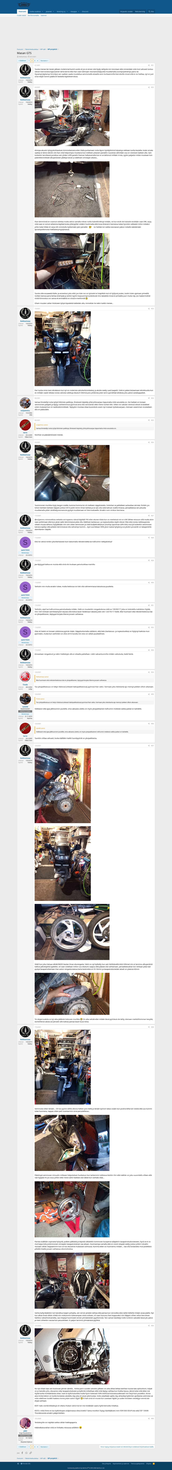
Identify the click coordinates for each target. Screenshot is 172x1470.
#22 (152, 87)
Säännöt (44, 15)
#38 (152, 1027)
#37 (152, 746)
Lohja (30, 689)
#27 (152, 516)
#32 (152, 627)
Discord (85, 11)
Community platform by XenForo (86, 1468)
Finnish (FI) (26, 1464)
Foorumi (22, 11)
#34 (152, 672)
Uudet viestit (21, 15)
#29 (152, 560)
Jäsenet (49, 11)
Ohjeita (148, 1464)
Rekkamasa (23, 57)
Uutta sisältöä (35, 11)
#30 (152, 582)
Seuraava (43, 61)
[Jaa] (148, 65)
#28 (152, 538)
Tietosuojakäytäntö (137, 1464)
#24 (152, 398)
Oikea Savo (28, 437)
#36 (152, 724)
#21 (152, 65)
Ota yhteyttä (106, 1464)
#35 (152, 694)
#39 (152, 1326)
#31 (152, 605)
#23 (152, 309)
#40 (152, 1418)
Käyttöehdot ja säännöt (121, 1464)
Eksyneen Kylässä (26, 1442)
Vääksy (30, 82)
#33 (152, 650)
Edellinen (23, 61)
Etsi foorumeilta (33, 15)
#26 (152, 442)
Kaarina (29, 718)
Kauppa (74, 11)
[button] (42, 11)
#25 (152, 420)
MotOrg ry (61, 11)
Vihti (30, 415)
